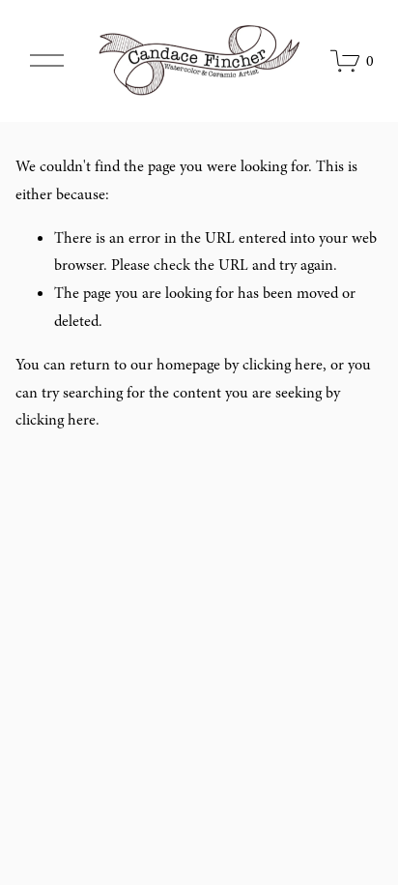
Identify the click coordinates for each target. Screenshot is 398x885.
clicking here (282, 364)
